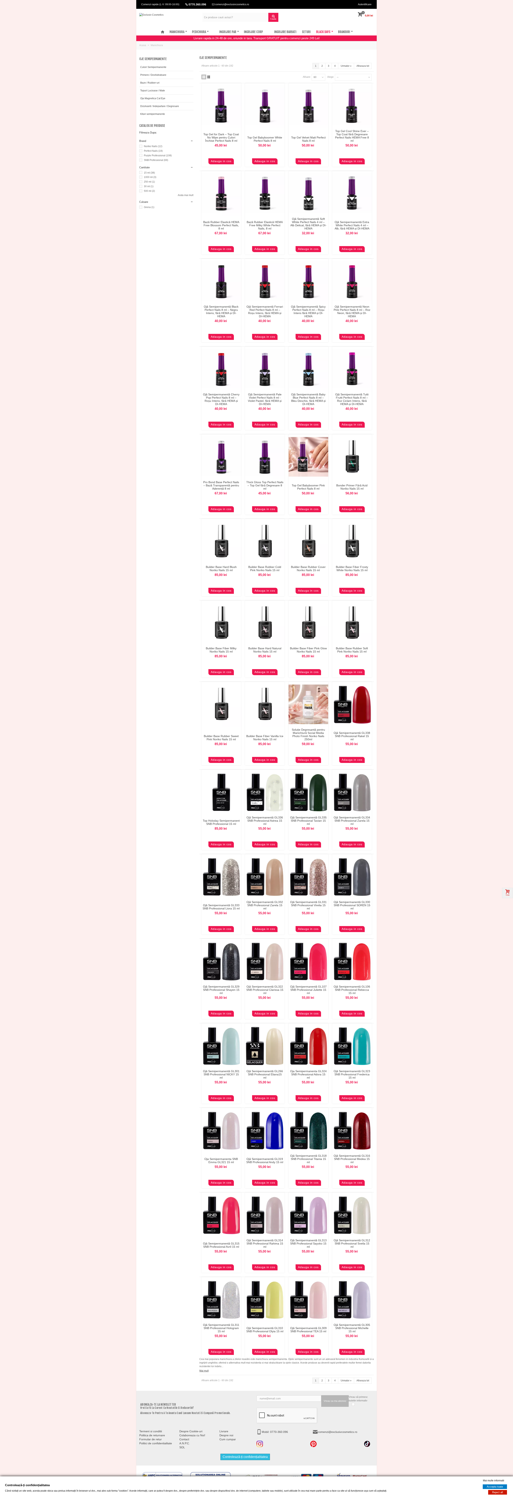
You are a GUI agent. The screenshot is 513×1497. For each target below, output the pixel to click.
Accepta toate (495, 1486)
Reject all (497, 1492)
